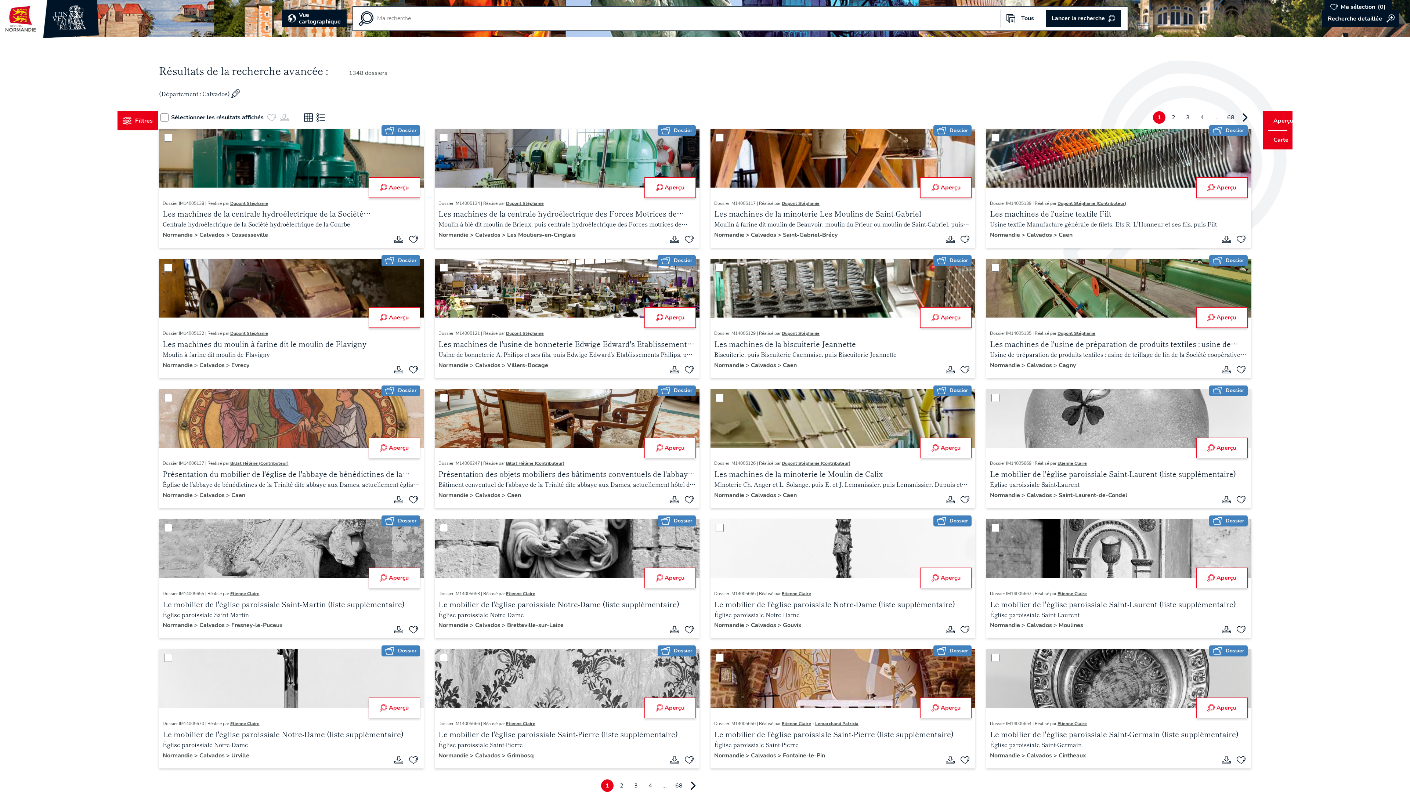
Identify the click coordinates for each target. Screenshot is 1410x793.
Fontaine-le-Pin (804, 756)
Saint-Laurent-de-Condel (1086, 495)
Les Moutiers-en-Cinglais (548, 235)
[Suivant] (1231, 117)
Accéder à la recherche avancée (1360, 18)
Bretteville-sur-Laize (542, 625)
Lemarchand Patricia (836, 724)
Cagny (1060, 365)
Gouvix (792, 625)
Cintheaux (1066, 756)
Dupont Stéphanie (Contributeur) (1085, 203)
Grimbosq (527, 756)
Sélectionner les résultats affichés (231, 117)
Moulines (1064, 625)
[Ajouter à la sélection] (420, 239)
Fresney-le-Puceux (270, 625)
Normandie (192, 235)
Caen (1059, 235)
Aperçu (406, 188)
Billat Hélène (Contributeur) (273, 463)
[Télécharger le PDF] (405, 239)
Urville (254, 756)
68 (1217, 117)
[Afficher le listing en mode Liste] (334, 117)
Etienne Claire (1065, 463)
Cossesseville (263, 235)
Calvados (226, 235)
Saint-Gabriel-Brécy (810, 235)
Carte (1275, 140)
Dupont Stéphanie (263, 203)
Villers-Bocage (534, 365)
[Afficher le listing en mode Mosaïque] (322, 117)
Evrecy (254, 365)
